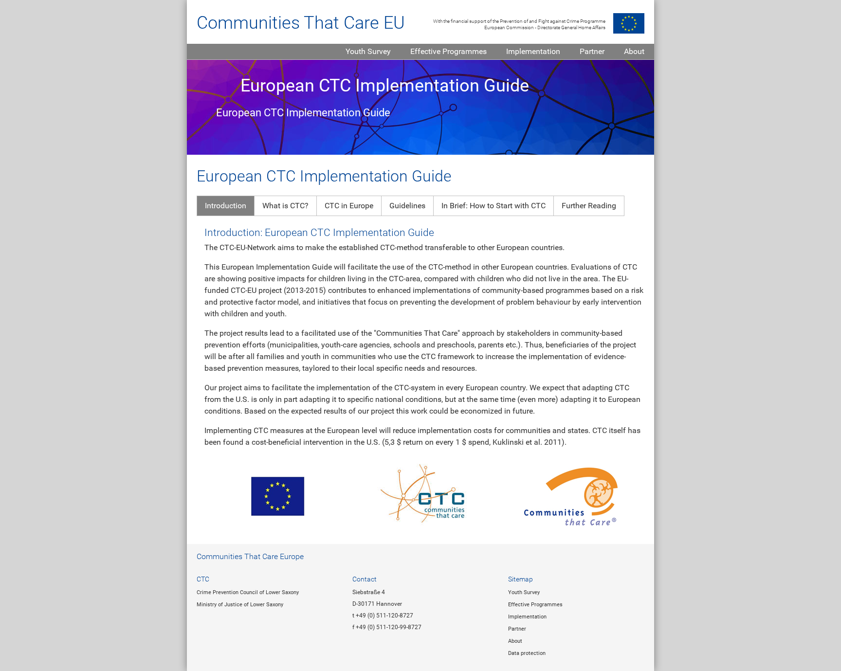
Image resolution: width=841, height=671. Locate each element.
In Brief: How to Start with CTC (493, 205)
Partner (592, 51)
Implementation (533, 51)
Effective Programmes (448, 51)
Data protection (527, 653)
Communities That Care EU (301, 23)
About (634, 51)
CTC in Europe (349, 205)
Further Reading (589, 205)
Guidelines (407, 205)
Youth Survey (368, 51)
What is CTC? (285, 205)
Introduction (225, 205)
